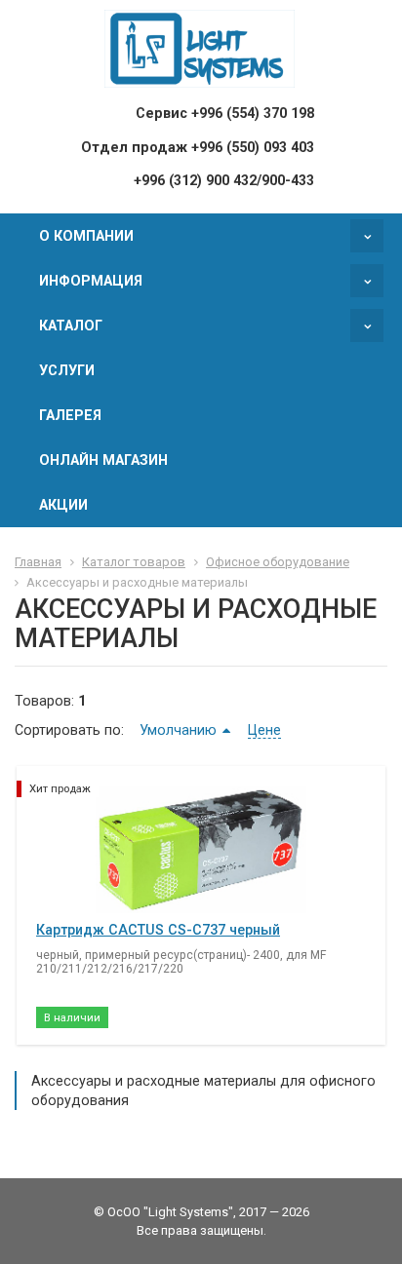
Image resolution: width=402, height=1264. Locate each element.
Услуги (67, 370)
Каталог (70, 325)
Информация (90, 280)
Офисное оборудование (277, 562)
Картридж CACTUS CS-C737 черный (158, 930)
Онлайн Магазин (103, 460)
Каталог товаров (133, 562)
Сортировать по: (69, 730)
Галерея (70, 415)
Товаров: (44, 701)
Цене (264, 730)
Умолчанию (178, 730)
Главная (38, 562)
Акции (63, 505)
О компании (86, 236)
